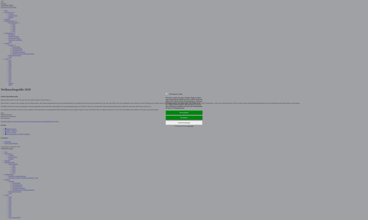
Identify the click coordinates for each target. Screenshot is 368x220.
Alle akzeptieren (184, 112)
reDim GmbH (190, 126)
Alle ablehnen (184, 117)
